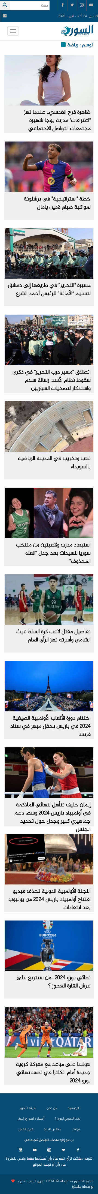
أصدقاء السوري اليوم (31, 1119)
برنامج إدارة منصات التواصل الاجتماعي (49, 1140)
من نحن (52, 1108)
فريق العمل (26, 1129)
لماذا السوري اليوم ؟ (67, 1119)
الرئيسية (73, 1108)
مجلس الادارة (52, 1129)
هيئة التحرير (28, 1108)
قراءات (76, 1129)
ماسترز (76, 1187)
